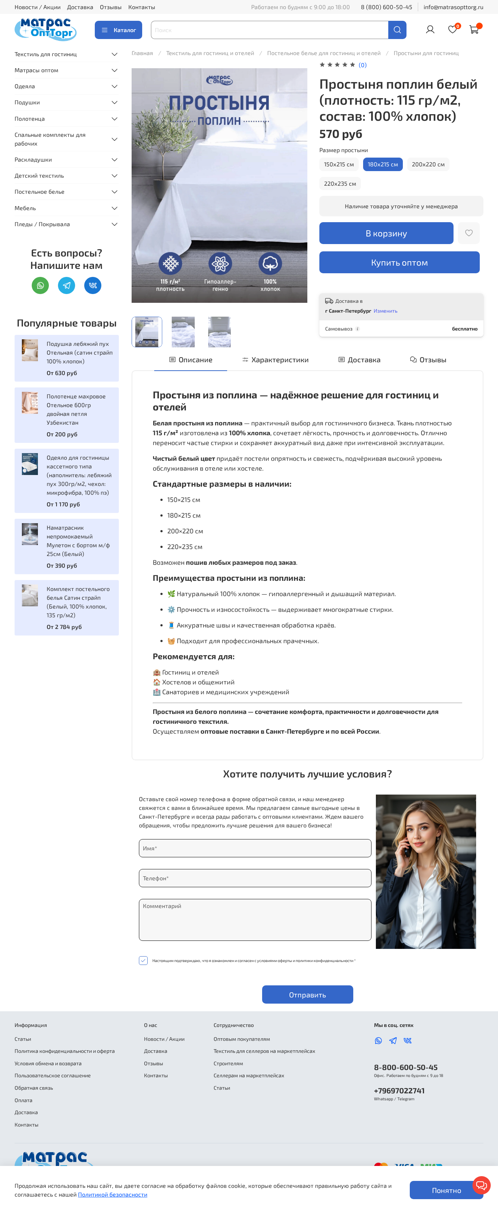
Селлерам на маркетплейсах (249, 1075)
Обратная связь (34, 1088)
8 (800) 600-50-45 (386, 6)
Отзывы (111, 6)
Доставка (80, 6)
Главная (142, 52)
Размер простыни (343, 149)
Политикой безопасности (112, 1194)
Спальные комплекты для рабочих (50, 139)
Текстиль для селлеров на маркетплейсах (264, 1051)
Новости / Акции (38, 6)
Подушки (27, 102)
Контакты (141, 6)
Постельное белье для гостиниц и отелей (324, 52)
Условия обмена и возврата (48, 1063)
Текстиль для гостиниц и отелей (211, 52)
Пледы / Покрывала (42, 223)
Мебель (25, 207)
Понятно (446, 1190)
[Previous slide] (143, 185)
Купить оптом (399, 262)
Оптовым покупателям (242, 1039)
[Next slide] (296, 185)
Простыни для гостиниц (426, 52)
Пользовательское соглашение (53, 1075)
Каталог (125, 29)
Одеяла (25, 85)
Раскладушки (33, 159)
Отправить (307, 994)
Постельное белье (40, 191)
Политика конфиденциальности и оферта (65, 1051)
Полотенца (30, 118)
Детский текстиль (39, 175)
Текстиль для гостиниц (46, 53)
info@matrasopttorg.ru (453, 6)
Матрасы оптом (36, 69)
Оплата (23, 1100)
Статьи (23, 1039)
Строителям (228, 1063)
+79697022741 (399, 1090)
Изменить (385, 311)
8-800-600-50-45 (405, 1066)
